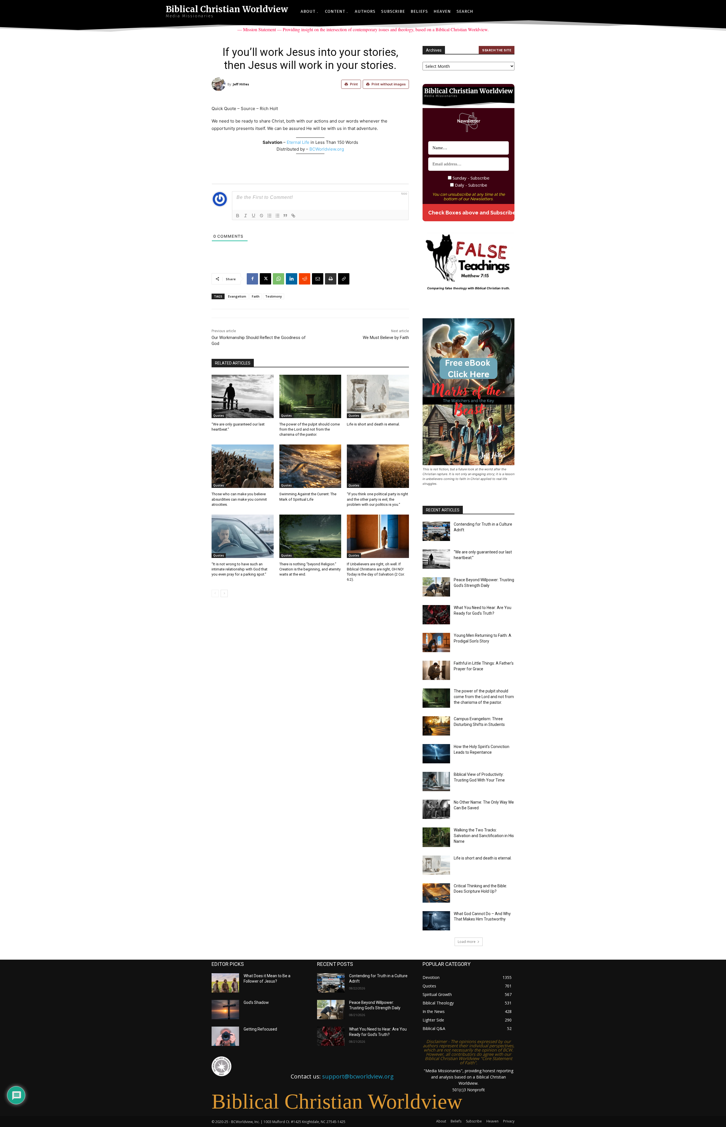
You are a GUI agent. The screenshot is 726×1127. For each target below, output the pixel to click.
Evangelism (237, 296)
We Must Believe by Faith (386, 337)
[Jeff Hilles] (219, 84)
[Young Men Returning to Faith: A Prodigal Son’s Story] (436, 642)
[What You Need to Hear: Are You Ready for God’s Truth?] (436, 614)
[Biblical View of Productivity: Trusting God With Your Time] (436, 781)
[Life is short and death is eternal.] (378, 396)
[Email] (317, 279)
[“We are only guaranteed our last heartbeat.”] (243, 396)
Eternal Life (299, 142)
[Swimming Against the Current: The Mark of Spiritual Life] (310, 466)
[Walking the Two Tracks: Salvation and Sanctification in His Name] (436, 837)
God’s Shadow (256, 1002)
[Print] (330, 279)
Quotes (218, 416)
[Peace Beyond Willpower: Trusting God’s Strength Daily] (436, 587)
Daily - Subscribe (470, 185)
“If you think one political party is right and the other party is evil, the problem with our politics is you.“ (377, 499)
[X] (265, 279)
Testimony (273, 296)
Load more (467, 941)
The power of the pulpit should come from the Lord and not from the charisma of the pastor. (309, 429)
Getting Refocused (260, 1029)
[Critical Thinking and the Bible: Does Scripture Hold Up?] (436, 893)
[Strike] (261, 215)
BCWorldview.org (326, 149)
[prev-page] (215, 593)
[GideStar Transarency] (221, 1066)
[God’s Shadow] (225, 1009)
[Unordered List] (277, 215)
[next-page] (224, 593)
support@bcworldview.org (358, 1076)
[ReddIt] (304, 279)
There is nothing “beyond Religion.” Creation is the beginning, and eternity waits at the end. (310, 569)
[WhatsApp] (278, 279)
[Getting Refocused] (225, 1036)
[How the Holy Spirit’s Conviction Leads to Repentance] (436, 753)
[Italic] (246, 215)
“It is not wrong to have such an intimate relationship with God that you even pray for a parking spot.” (239, 569)
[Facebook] (252, 279)
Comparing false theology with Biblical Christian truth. (468, 288)
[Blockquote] (285, 215)
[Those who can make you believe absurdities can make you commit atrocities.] (243, 466)
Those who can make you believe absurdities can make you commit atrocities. (239, 499)
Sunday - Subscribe (470, 178)
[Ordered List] (269, 215)
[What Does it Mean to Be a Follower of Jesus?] (225, 983)
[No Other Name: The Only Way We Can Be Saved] (436, 809)
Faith (255, 296)
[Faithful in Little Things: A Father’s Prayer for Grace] (436, 670)
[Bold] (238, 215)
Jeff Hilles (241, 84)
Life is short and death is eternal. (373, 424)
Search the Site (496, 50)
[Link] (293, 215)
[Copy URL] (343, 279)
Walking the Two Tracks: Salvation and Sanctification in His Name (484, 835)
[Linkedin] (291, 279)
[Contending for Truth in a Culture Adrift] (436, 531)
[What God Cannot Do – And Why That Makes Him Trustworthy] (436, 920)
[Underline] (254, 215)
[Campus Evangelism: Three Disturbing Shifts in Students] (436, 726)
